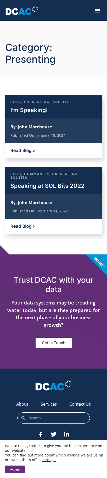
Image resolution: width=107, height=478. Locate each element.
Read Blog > (23, 150)
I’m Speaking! (29, 110)
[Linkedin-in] (66, 434)
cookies (73, 455)
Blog (15, 102)
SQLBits (61, 102)
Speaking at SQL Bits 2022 (47, 185)
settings (49, 460)
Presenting (37, 102)
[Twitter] (53, 434)
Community (36, 174)
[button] (97, 10)
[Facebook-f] (40, 434)
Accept (15, 469)
